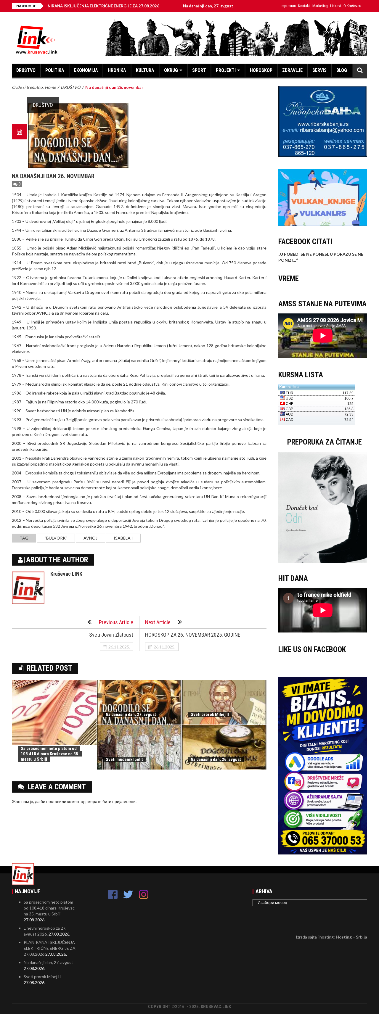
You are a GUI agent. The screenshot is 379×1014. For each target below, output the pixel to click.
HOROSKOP (261, 70)
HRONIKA (117, 70)
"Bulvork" (56, 537)
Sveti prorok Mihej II (210, 714)
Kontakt (304, 6)
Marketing (320, 6)
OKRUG (171, 70)
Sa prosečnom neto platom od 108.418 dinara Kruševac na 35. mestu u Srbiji (50, 754)
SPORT (199, 70)
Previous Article (116, 622)
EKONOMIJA (86, 70)
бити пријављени (119, 801)
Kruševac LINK (66, 574)
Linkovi (335, 6)
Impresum (288, 6)
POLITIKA (54, 70)
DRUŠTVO (26, 70)
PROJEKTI (226, 70)
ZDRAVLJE (292, 70)
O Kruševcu (352, 6)
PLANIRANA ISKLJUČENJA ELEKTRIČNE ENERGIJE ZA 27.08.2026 (71, 6)
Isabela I (123, 537)
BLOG (341, 70)
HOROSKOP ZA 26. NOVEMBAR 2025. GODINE (192, 635)
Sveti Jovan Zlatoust (111, 635)
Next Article (158, 622)
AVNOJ (90, 537)
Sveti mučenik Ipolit (124, 759)
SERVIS (319, 70)
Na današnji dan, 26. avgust (216, 759)
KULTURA (145, 70)
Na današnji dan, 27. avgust (179, 6)
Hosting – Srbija (351, 936)
